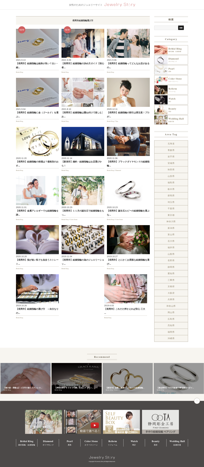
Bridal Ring (19, 72)
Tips (116, 121)
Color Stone (73, 219)
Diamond (118, 170)
